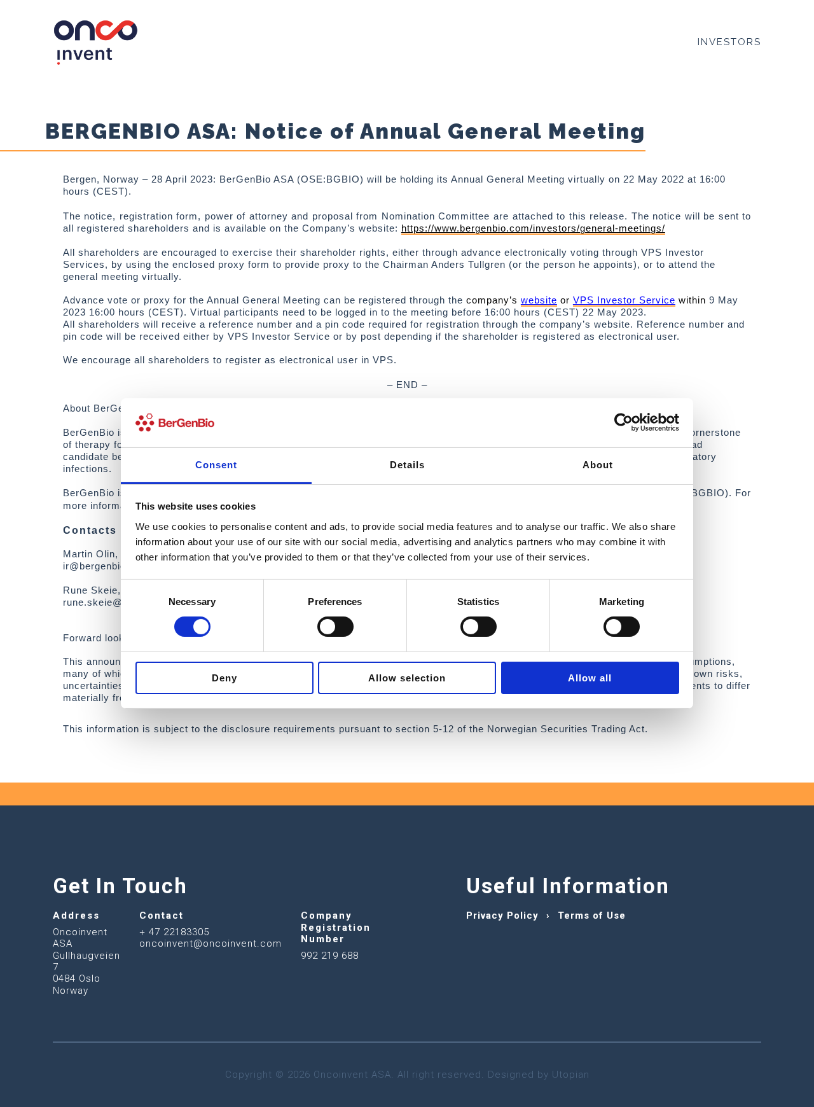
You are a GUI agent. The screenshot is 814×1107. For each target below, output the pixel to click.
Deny (224, 677)
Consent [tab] (216, 464)
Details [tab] (407, 464)
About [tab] (598, 464)
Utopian (571, 1074)
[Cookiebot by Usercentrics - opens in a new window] (623, 422)
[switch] (335, 626)
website (539, 300)
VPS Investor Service (624, 300)
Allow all (590, 677)
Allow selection (407, 677)
